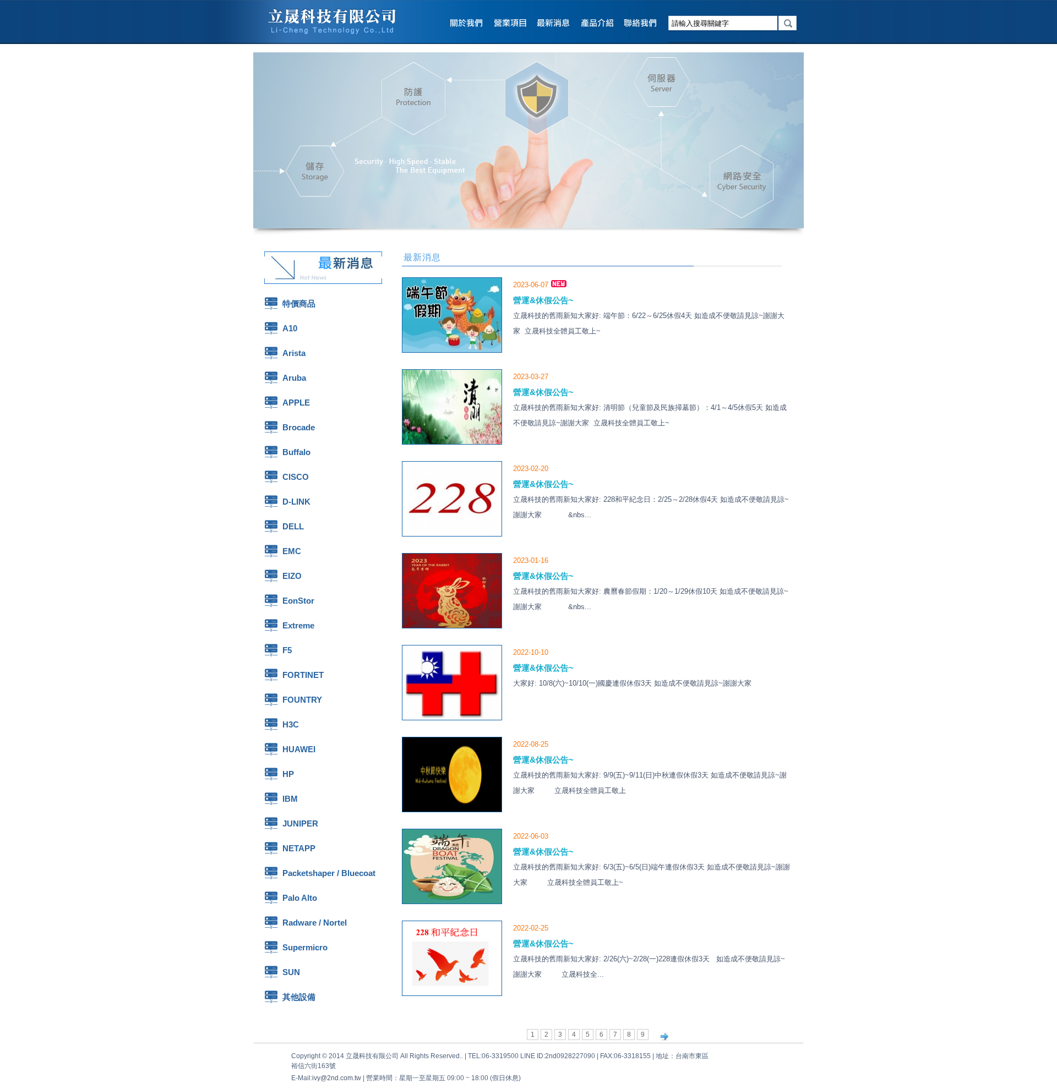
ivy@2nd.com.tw (336, 1078)
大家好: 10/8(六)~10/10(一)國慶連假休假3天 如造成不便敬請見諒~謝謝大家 (635, 683)
